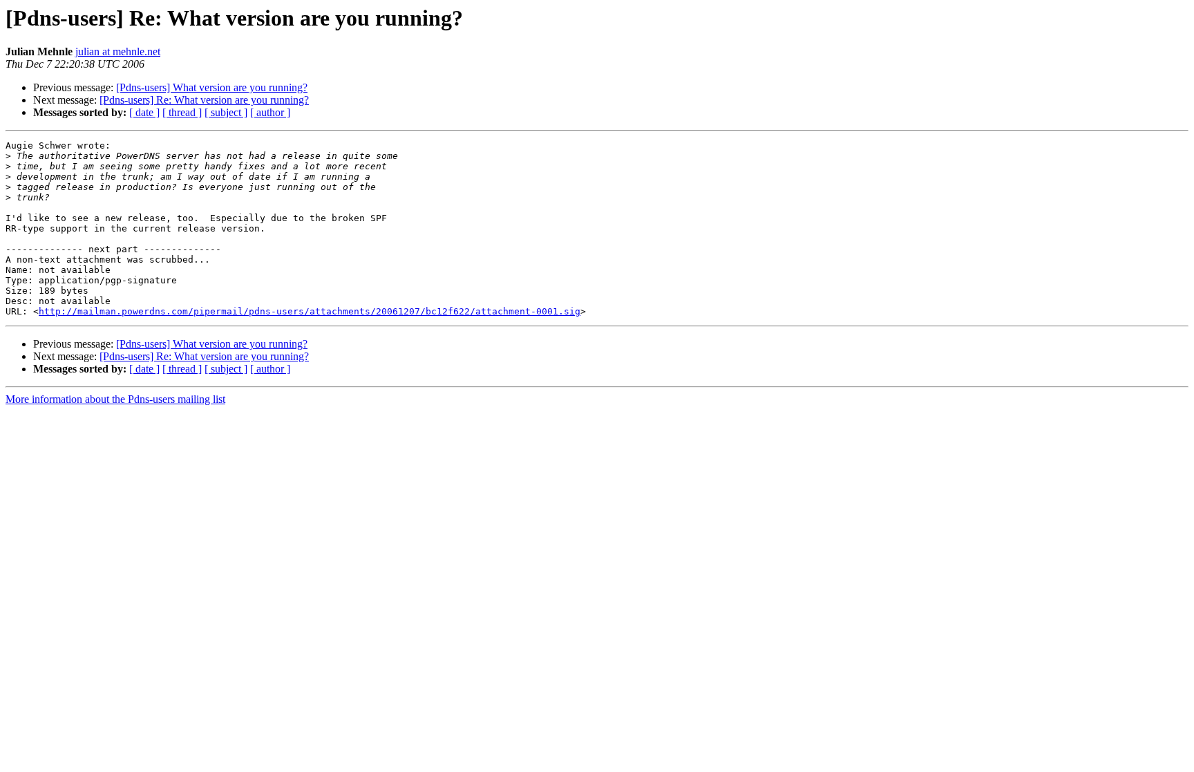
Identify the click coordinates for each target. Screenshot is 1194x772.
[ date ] (144, 112)
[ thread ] (182, 112)
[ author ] (270, 112)
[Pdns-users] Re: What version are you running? (204, 100)
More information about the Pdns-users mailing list (115, 399)
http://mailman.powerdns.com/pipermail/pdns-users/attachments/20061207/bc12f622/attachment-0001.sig (309, 311)
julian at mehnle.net (117, 51)
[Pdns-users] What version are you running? (211, 87)
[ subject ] (226, 112)
